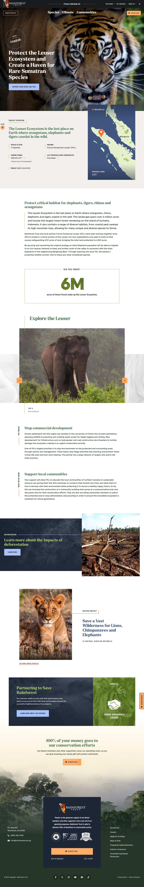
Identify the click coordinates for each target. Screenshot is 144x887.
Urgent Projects (10, 13)
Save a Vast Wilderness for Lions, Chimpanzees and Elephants (102, 628)
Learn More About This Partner (32, 713)
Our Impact (109, 4)
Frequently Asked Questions (121, 845)
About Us (132, 4)
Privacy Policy (122, 877)
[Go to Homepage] (14, 4)
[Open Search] (141, 4)
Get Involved (121, 4)
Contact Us (114, 828)
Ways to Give (115, 841)
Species (53, 12)
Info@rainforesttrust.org (21, 841)
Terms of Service (134, 877)
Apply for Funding (117, 836)
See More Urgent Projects (29, 663)
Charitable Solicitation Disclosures (119, 855)
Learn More (12, 552)
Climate (68, 12)
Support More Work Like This (24, 87)
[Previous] (19, 380)
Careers (113, 832)
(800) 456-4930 (17, 835)
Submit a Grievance (118, 849)
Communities (86, 12)
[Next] (124, 380)
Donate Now (135, 13)
